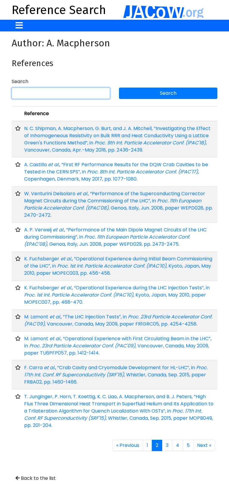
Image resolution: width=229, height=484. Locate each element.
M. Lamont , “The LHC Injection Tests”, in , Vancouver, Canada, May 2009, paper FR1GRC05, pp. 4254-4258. (118, 320)
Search (20, 81)
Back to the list (38, 478)
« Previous (127, 445)
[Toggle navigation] (19, 25)
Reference (36, 113)
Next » (204, 445)
